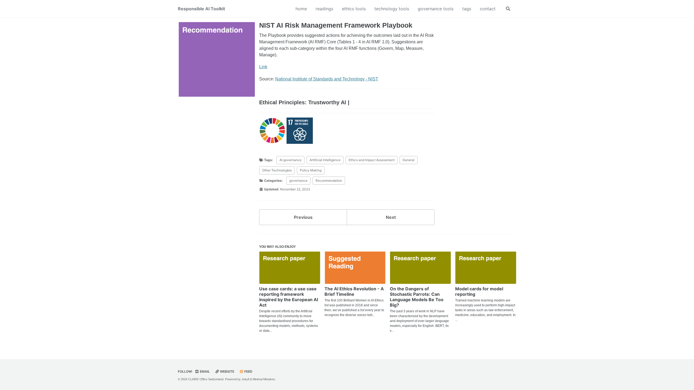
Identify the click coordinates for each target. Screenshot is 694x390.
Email (204, 371)
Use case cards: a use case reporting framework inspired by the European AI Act (288, 297)
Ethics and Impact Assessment (371, 160)
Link (263, 66)
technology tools (391, 8)
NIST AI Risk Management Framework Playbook (335, 25)
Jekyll (245, 379)
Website (226, 371)
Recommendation (329, 180)
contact (488, 8)
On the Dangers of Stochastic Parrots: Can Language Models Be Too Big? (417, 297)
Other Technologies (277, 170)
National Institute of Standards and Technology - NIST (326, 79)
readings (324, 8)
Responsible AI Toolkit (201, 8)
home (301, 8)
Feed (247, 371)
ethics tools (354, 8)
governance (298, 180)
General (409, 160)
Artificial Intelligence (325, 160)
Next (391, 217)
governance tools (436, 8)
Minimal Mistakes (264, 379)
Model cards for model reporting (479, 291)
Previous (303, 217)
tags (466, 8)
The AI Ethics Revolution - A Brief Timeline (354, 291)
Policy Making (311, 170)
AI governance (290, 160)
